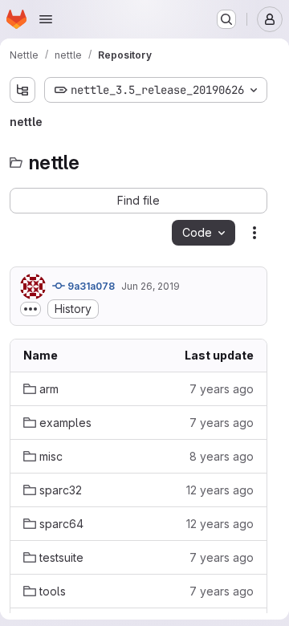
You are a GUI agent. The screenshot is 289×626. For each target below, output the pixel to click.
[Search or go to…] (226, 19)
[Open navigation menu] (46, 19)
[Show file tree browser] (22, 90)
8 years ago (221, 456)
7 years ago (221, 389)
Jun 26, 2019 (150, 286)
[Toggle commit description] (30, 309)
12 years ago (220, 490)
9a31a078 (90, 286)
